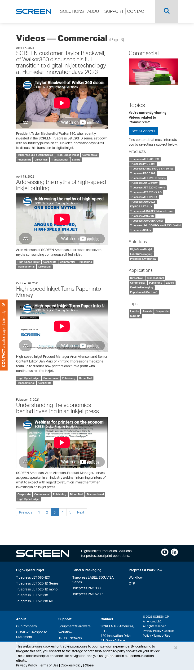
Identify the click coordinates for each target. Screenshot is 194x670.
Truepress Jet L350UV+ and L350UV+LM (155, 225)
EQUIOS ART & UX (141, 206)
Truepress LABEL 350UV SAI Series (151, 168)
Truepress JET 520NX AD (146, 192)
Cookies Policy (71, 665)
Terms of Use (48, 665)
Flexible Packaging (141, 287)
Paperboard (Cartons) (143, 292)
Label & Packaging (141, 254)
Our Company (26, 626)
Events (76, 159)
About (21, 619)
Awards (147, 311)
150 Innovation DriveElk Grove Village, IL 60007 (116, 640)
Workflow (135, 577)
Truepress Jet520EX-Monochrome (151, 211)
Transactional (59, 159)
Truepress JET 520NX (143, 197)
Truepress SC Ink (140, 230)
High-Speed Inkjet (68, 155)
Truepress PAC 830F (142, 163)
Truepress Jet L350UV (144, 182)
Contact (107, 619)
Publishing (24, 159)
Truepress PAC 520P (142, 173)
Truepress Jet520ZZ (142, 201)
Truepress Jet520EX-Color (146, 220)
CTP (132, 583)
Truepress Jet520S (142, 216)
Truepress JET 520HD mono (147, 187)
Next (80, 512)
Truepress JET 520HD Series (35, 155)
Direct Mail (41, 159)
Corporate (49, 262)
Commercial (89, 155)
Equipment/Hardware (74, 626)
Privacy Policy (26, 665)
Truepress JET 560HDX (144, 159)
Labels (170, 282)
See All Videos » (143, 131)
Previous (25, 512)
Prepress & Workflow (143, 258)
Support (135, 316)
